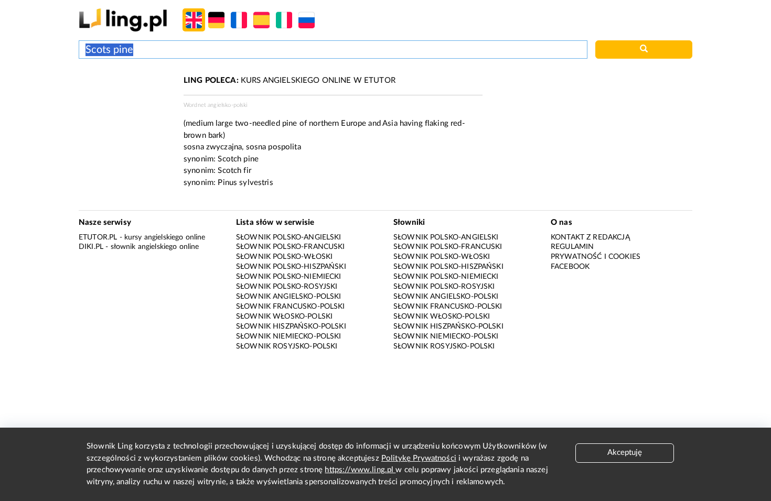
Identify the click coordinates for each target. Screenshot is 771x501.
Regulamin (572, 246)
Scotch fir (234, 171)
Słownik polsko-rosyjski (286, 286)
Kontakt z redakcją (590, 237)
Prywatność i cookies (595, 256)
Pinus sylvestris (245, 183)
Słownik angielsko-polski (288, 296)
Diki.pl (91, 246)
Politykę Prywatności (418, 458)
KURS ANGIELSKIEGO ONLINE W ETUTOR (289, 80)
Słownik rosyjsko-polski (286, 346)
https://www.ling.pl (360, 470)
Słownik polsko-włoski (284, 256)
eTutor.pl (98, 237)
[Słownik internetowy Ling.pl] (123, 20)
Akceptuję (624, 452)
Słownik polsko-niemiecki (288, 276)
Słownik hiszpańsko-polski (291, 326)
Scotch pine (238, 159)
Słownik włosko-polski (284, 316)
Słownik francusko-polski (290, 306)
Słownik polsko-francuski (290, 246)
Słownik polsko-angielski (288, 237)
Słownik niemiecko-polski (288, 336)
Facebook (570, 266)
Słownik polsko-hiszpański (291, 266)
